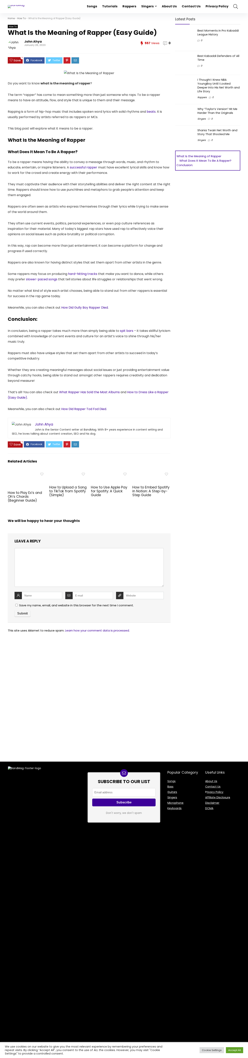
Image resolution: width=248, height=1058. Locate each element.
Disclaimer (212, 803)
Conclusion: (185, 165)
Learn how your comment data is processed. (97, 630)
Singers (147, 6)
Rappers (129, 6)
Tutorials (109, 6)
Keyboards (174, 808)
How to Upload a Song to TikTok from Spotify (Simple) (68, 491)
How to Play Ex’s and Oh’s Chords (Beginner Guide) (25, 496)
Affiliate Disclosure (217, 797)
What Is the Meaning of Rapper (199, 156)
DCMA (209, 808)
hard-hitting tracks (82, 274)
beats (151, 111)
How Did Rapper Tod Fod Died (83, 409)
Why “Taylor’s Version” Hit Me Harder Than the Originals (217, 111)
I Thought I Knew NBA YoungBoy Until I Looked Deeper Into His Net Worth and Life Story (218, 85)
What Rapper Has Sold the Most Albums (89, 392)
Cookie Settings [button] (212, 1050)
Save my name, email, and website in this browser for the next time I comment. (76, 605)
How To (21, 18)
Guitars (172, 792)
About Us (169, 6)
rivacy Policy (215, 792)
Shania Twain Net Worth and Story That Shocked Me (217, 132)
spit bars (126, 331)
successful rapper (83, 167)
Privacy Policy (217, 6)
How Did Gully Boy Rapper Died (84, 307)
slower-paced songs (41, 279)
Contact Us (191, 6)
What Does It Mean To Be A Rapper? (205, 161)
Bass (170, 787)
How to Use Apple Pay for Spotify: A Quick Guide (109, 491)
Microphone (175, 803)
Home (11, 18)
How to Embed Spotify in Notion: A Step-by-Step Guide (151, 491)
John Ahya (33, 41)
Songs (92, 6)
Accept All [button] (234, 1050)
